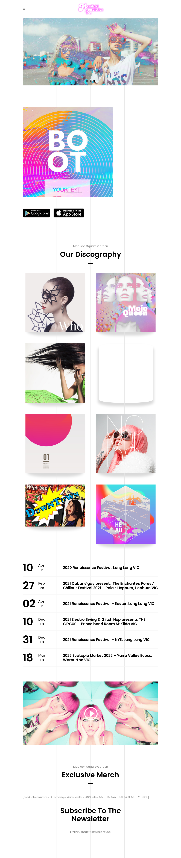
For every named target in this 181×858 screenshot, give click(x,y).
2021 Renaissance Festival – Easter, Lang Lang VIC (108, 603)
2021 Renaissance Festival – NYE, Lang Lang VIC (106, 639)
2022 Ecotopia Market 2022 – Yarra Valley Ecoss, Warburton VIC (107, 657)
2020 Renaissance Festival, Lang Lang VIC (101, 567)
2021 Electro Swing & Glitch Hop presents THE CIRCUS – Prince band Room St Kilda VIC (104, 621)
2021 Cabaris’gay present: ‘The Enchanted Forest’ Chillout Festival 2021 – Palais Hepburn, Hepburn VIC (110, 585)
